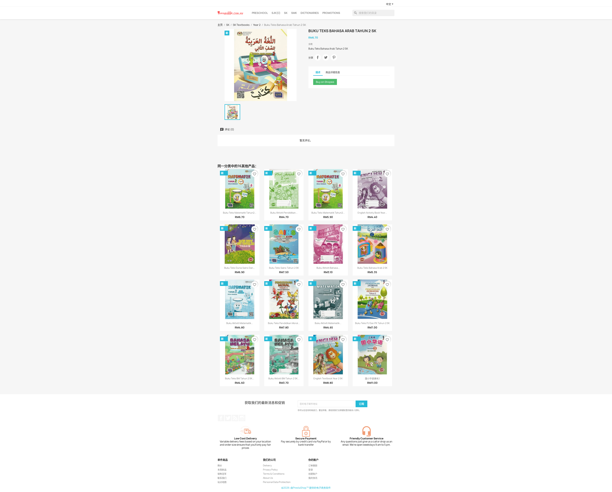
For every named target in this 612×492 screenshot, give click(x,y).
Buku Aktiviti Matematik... (239, 323)
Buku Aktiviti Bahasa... (328, 267)
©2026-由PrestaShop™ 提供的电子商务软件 (306, 487)
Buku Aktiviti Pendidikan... (284, 212)
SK (286, 13)
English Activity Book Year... (372, 212)
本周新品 (222, 469)
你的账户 (313, 460)
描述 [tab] (318, 72)
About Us (268, 477)
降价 (220, 465)
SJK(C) (276, 13)
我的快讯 (312, 477)
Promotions (331, 13)
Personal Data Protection (277, 482)
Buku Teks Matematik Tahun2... (239, 212)
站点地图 (222, 482)
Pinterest (334, 57)
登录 (310, 469)
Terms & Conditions (273, 473)
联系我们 (222, 477)
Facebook (221, 418)
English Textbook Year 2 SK (328, 378)
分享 (317, 57)
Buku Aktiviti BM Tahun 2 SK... (283, 378)
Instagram (242, 418)
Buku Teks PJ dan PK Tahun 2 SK (372, 323)
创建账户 (312, 473)
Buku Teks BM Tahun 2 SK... (239, 378)
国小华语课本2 (372, 378)
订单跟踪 (312, 465)
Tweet (326, 57)
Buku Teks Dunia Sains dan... (239, 267)
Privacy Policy (270, 469)
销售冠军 (222, 473)
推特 (228, 418)
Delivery (267, 465)
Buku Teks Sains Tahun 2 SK (284, 267)
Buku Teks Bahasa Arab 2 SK (372, 267)
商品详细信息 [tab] (333, 72)
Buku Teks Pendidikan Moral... (284, 323)
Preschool (260, 13)
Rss (235, 418)
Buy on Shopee (325, 82)
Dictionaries (310, 13)
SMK (294, 13)
